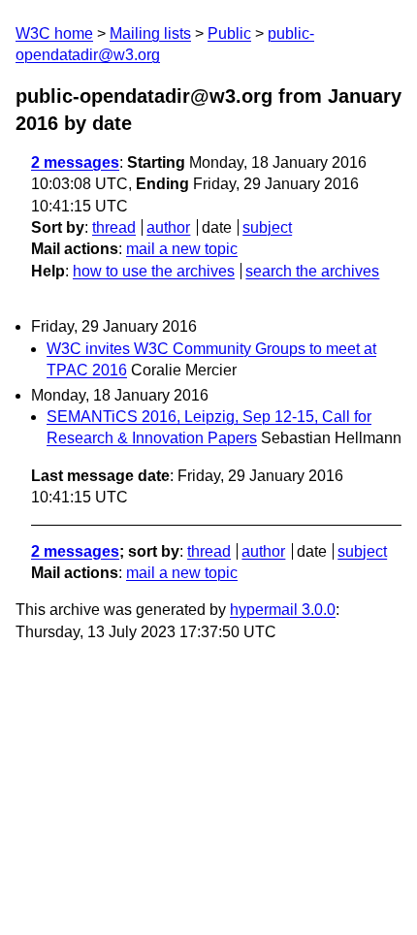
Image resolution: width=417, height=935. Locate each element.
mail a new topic (182, 249)
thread (114, 227)
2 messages (75, 162)
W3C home (54, 33)
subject (267, 227)
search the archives (312, 271)
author (168, 227)
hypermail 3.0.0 (283, 609)
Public (229, 33)
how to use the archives (154, 271)
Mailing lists (150, 33)
